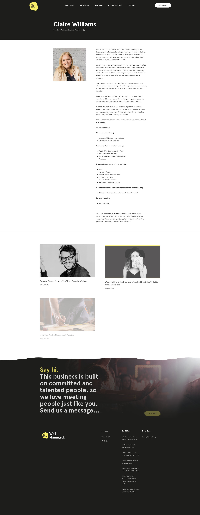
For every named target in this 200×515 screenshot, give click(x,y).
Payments (131, 5)
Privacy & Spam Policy (149, 437)
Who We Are (69, 5)
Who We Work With (115, 5)
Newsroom (98, 5)
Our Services (84, 5)
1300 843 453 (105, 437)
